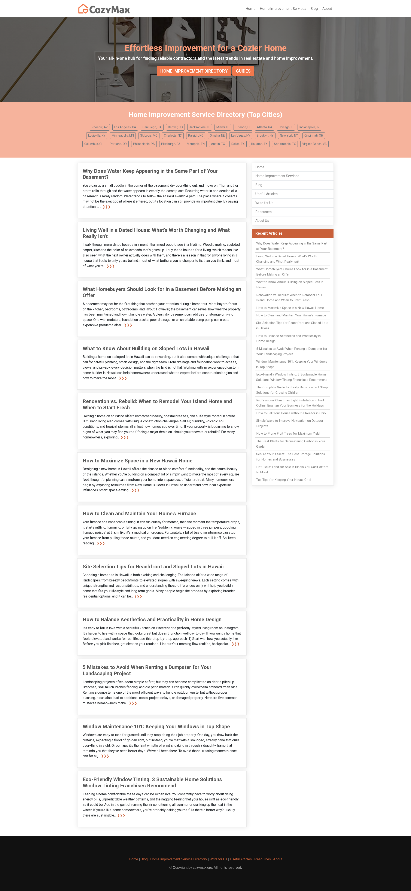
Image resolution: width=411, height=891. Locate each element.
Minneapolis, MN (123, 135)
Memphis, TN (196, 144)
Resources (263, 212)
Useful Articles (266, 194)
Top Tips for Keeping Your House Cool (283, 480)
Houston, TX (259, 144)
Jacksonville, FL (199, 127)
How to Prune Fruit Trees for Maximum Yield (288, 433)
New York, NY (289, 135)
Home (250, 8)
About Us (262, 221)
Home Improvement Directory (194, 71)
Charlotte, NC (173, 135)
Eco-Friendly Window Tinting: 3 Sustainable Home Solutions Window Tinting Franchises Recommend (152, 782)
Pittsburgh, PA (170, 144)
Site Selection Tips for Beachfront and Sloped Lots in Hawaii (153, 567)
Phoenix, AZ (100, 127)
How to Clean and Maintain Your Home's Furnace (139, 514)
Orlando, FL (242, 127)
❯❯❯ (106, 207)
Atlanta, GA (264, 127)
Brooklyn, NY (265, 135)
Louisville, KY (96, 135)
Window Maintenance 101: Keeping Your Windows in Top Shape (156, 727)
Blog (314, 8)
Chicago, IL (286, 127)
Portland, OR (118, 144)
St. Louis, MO (149, 135)
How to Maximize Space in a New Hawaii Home (137, 461)
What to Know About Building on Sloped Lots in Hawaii (146, 349)
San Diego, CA (152, 127)
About (327, 8)
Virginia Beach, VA (314, 144)
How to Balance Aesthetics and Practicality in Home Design (152, 620)
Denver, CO (175, 127)
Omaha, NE (217, 135)
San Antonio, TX (285, 144)
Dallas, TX (238, 144)
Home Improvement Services (283, 8)
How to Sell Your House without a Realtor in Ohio (291, 413)
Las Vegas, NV (240, 135)
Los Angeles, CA (125, 127)
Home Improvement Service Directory (178, 859)
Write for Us (264, 203)
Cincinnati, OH (313, 135)
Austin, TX (218, 144)
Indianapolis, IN (309, 127)
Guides (243, 71)
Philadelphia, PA (144, 144)
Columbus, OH (93, 144)
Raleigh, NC (195, 135)
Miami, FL (222, 127)
